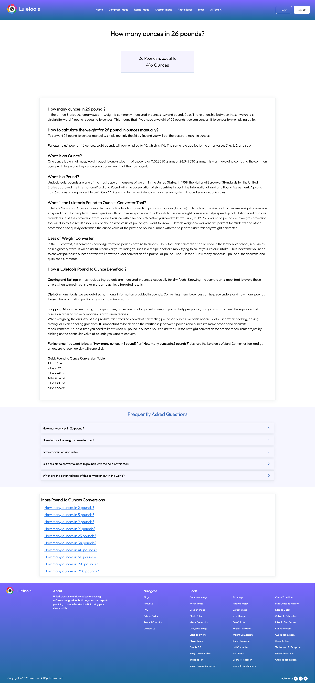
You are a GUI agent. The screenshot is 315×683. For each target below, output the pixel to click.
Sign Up (302, 9)
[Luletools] (23, 8)
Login (284, 9)
